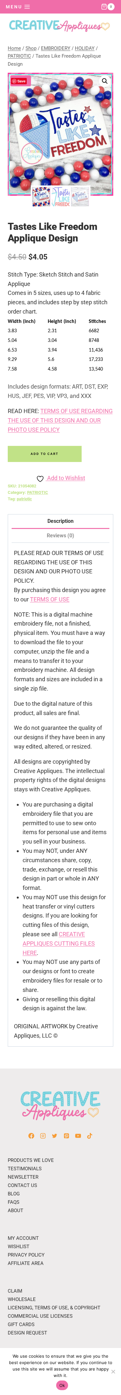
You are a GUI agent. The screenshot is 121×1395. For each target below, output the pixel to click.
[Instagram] (43, 1136)
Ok (62, 1385)
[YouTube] (78, 1136)
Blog (14, 1194)
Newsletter (23, 1177)
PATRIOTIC (37, 492)
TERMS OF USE (49, 599)
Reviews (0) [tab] (60, 536)
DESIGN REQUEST (27, 1333)
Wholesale (22, 1299)
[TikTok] (90, 1136)
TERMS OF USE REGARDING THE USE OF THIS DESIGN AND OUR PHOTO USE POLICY (60, 420)
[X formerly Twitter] (54, 1136)
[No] (113, 1371)
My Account (23, 1238)
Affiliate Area (26, 1263)
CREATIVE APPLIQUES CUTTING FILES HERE (59, 943)
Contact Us (22, 1185)
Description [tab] (60, 521)
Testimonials (25, 1169)
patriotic (24, 498)
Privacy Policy (26, 1255)
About (15, 1210)
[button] (105, 81)
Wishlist (18, 1246)
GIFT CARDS (21, 1324)
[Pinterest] (66, 1136)
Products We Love (31, 1160)
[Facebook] (31, 1136)
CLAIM (15, 1291)
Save (21, 81)
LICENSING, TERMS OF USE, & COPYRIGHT (54, 1308)
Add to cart (44, 454)
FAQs (13, 1202)
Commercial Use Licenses (40, 1316)
